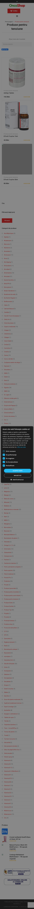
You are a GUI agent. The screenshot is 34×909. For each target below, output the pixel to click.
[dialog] (17, 454)
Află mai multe (21, 447)
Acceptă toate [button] (17, 471)
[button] (17, 479)
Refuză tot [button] (17, 475)
